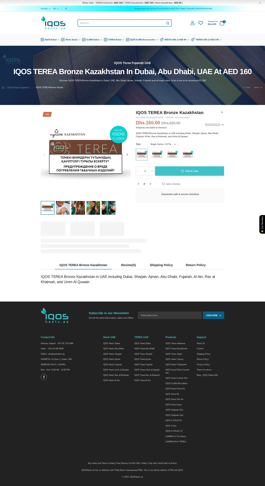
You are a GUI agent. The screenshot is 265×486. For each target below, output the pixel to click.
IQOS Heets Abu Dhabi (113, 348)
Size (138, 144)
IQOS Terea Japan (173, 354)
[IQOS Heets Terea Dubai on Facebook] (66, 9)
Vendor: (170, 117)
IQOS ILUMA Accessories (142, 39)
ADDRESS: (46, 359)
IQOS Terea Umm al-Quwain (147, 370)
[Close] (260, 3)
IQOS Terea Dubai (142, 343)
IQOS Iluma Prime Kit (175, 388)
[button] (127, 154)
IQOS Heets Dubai (111, 343)
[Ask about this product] (222, 112)
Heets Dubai (71, 39)
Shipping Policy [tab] (161, 265)
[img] (212, 124)
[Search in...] (167, 23)
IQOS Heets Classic (174, 359)
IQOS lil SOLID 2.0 (173, 431)
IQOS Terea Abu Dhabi (144, 348)
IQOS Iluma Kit (172, 394)
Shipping (140, 127)
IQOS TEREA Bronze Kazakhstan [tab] (83, 265)
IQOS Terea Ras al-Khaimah (147, 375)
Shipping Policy (204, 354)
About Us (201, 343)
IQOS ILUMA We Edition (176, 383)
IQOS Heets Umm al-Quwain (116, 370)
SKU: (138, 117)
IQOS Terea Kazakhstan (176, 348)
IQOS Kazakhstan (182, 117)
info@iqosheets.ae (56, 354)
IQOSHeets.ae (136, 477)
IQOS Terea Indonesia (175, 343)
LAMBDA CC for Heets (175, 436)
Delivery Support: (48, 343)
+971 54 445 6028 (55, 348)
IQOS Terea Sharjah (143, 354)
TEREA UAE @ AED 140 (207, 39)
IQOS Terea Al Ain (142, 380)
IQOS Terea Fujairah (143, 364)
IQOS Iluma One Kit (174, 399)
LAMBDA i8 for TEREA (175, 441)
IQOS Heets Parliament (175, 364)
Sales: (43, 348)
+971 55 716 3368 (65, 343)
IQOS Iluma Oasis (173, 404)
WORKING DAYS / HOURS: (53, 364)
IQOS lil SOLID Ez (173, 420)
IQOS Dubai (51, 39)
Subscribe (212, 315)
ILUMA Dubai (92, 39)
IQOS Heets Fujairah (112, 364)
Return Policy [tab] (196, 265)
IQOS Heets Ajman (111, 359)
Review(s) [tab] (128, 265)
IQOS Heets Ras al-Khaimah (116, 375)
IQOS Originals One (174, 415)
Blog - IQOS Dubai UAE (207, 375)
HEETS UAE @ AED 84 (175, 39)
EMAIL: (44, 354)
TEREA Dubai (114, 39)
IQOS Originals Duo (174, 410)
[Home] (3, 87)
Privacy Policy (203, 364)
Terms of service (204, 370)
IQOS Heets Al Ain (111, 380)
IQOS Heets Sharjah (112, 354)
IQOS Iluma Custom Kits (176, 378)
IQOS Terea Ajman (142, 359)
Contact (200, 348)
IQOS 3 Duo (170, 426)
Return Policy (203, 359)
